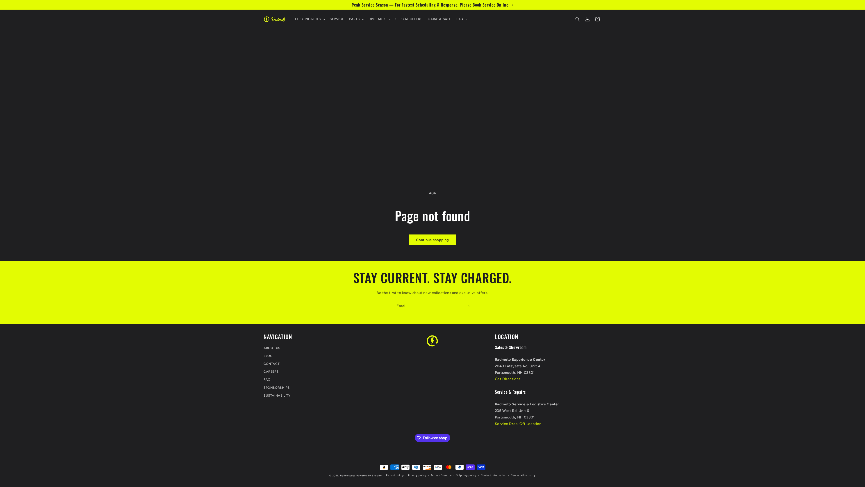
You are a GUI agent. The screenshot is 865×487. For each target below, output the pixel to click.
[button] (309, 19)
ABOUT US (272, 348)
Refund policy (395, 475)
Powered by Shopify (369, 475)
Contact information (493, 475)
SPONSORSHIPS (277, 388)
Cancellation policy (523, 475)
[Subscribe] (468, 306)
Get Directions (507, 379)
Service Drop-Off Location (518, 424)
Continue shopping (432, 240)
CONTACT (272, 364)
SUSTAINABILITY (277, 395)
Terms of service (441, 475)
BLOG (268, 356)
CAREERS (271, 372)
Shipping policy (466, 475)
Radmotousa (347, 475)
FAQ (267, 379)
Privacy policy (417, 475)
